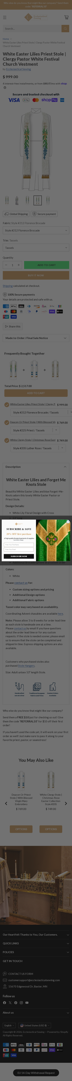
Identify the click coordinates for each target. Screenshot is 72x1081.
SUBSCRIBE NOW (19, 556)
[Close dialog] (68, 521)
